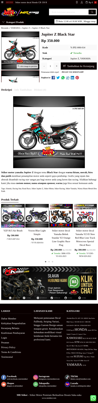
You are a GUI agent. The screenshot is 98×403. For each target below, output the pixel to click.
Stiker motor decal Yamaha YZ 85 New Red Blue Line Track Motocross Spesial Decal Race (85, 237)
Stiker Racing (59, 189)
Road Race (26, 189)
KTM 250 (82, 342)
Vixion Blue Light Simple (37, 232)
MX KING (80, 349)
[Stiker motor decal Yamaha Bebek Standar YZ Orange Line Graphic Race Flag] (61, 215)
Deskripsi (6, 89)
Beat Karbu (92, 318)
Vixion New (70, 360)
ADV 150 (80, 318)
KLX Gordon (70, 342)
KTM (77, 342)
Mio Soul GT (79, 346)
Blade (68, 322)
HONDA (81, 329)
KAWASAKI (74, 337)
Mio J (73, 346)
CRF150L (77, 325)
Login (4, 337)
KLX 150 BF (93, 338)
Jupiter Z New (82, 334)
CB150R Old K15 (79, 322)
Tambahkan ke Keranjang (80, 66)
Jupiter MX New (92, 330)
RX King (79, 353)
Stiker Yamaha (71, 189)
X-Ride (81, 360)
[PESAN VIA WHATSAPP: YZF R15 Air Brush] (3, 225)
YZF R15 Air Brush (12, 230)
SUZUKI (78, 356)
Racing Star (17, 189)
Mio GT (69, 346)
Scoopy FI (90, 353)
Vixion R (76, 360)
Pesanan (5, 342)
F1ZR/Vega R (70, 330)
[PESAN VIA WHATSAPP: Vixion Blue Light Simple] (27, 225)
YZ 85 (84, 365)
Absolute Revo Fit (72, 318)
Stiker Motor (49, 189)
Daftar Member (8, 318)
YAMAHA (85, 58)
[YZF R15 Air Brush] (13, 215)
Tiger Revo (87, 356)
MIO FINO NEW (90, 342)
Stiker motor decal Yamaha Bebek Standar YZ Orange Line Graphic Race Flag (61, 237)
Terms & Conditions (11, 352)
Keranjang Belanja (10, 328)
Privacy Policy (8, 347)
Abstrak (9, 189)
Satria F (85, 353)
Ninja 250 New (88, 349)
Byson (72, 322)
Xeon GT (86, 360)
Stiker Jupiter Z (37, 189)
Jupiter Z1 (75, 334)
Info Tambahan (23, 89)
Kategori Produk (15, 22)
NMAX (73, 353)
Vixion (92, 357)
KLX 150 (85, 338)
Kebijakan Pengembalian (13, 323)
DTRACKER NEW (85, 325)
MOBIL (85, 346)
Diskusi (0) (40, 89)
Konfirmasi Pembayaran (13, 333)
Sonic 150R (70, 356)
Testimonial (7, 357)
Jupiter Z (74, 58)
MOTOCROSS (72, 349)
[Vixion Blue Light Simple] (37, 215)
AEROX (86, 318)
